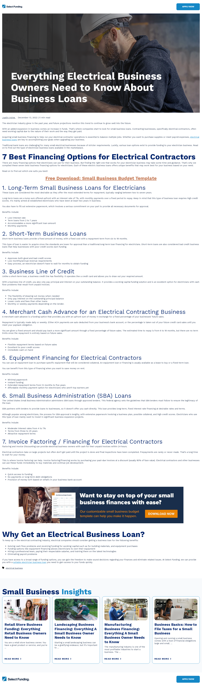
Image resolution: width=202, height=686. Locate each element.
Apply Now (188, 6)
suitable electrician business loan (29, 562)
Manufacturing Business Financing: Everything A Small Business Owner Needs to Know (124, 633)
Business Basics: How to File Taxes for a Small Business (175, 628)
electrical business (14, 568)
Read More (12, 658)
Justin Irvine (9, 117)
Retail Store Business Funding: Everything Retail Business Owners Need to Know (25, 631)
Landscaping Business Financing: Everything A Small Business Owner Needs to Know (75, 631)
